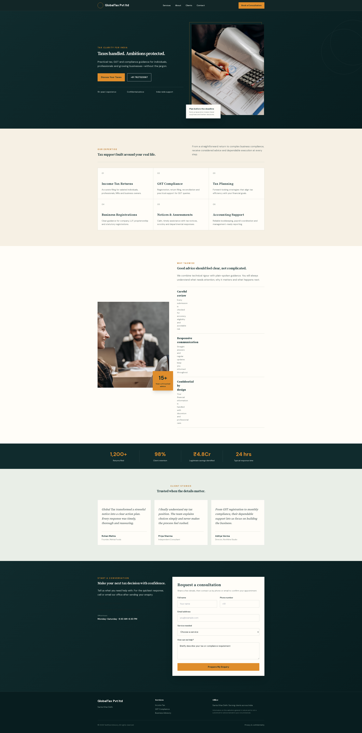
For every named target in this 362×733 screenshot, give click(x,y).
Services (167, 5)
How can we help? (185, 640)
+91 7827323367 (139, 77)
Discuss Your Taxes (111, 77)
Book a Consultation (251, 5)
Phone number (226, 597)
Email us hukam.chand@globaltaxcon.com (119, 609)
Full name (181, 597)
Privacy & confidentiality (254, 725)
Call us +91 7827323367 (110, 603)
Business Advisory (163, 713)
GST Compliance (162, 709)
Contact (201, 5)
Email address (183, 611)
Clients (189, 5)
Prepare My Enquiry (218, 667)
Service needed (184, 625)
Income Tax (160, 705)
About (178, 5)
